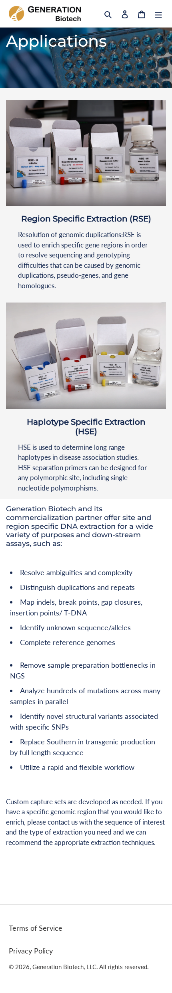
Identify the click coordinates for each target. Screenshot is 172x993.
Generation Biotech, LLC (64, 966)
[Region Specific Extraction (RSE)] (86, 153)
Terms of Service (35, 928)
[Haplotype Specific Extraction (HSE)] (86, 356)
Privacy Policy (31, 950)
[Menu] (158, 13)
